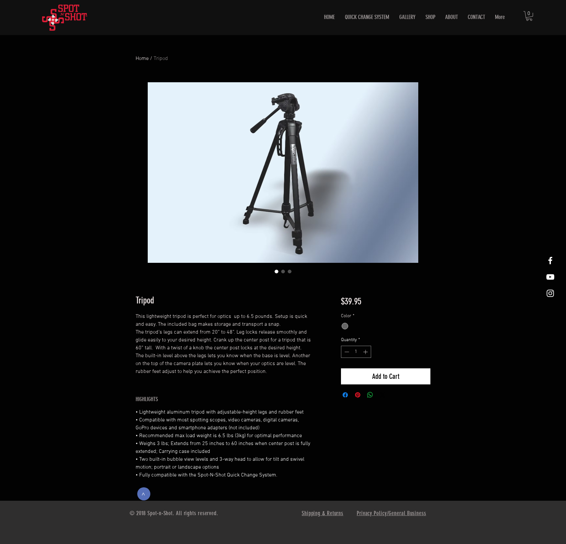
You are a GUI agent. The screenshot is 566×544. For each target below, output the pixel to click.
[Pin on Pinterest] (358, 395)
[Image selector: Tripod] (276, 271)
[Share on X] (383, 395)
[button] (529, 16)
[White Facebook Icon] (550, 260)
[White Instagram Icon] (550, 293)
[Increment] (366, 352)
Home (142, 58)
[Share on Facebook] (345, 395)
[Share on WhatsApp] (370, 395)
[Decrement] (346, 352)
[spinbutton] (356, 352)
